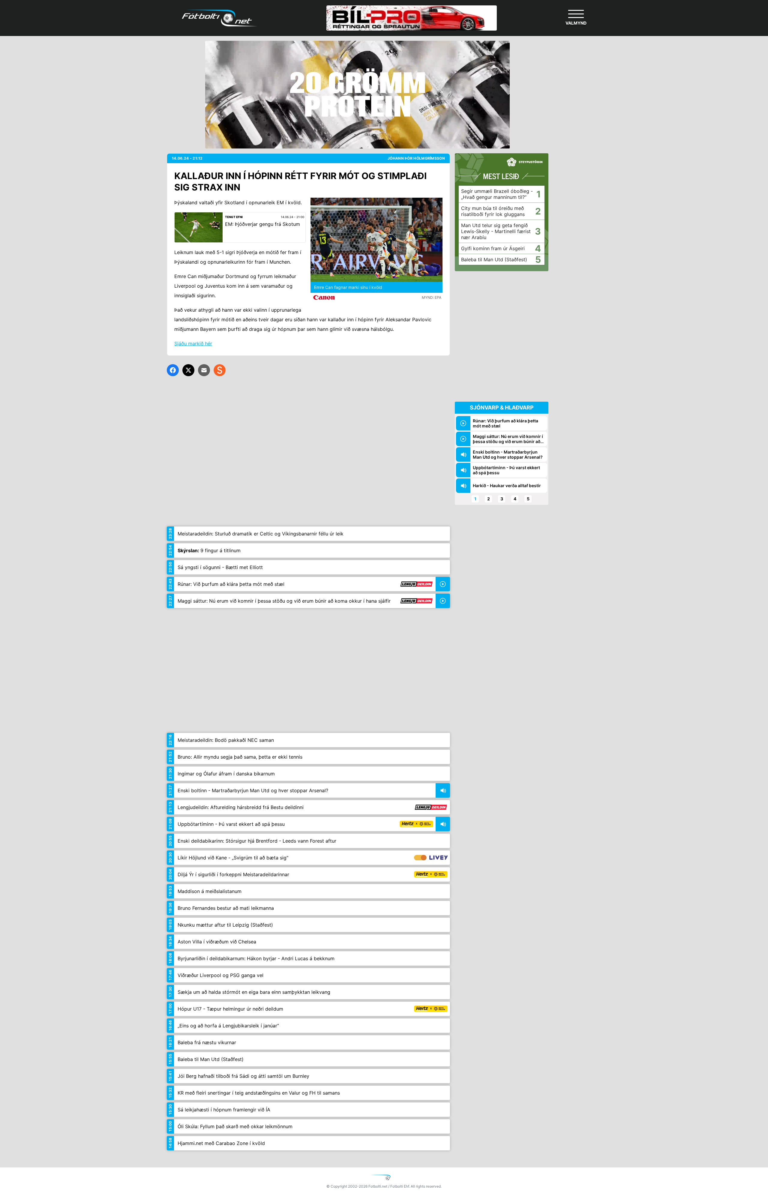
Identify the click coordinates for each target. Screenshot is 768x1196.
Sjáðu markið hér (193, 343)
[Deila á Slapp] (220, 370)
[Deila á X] (188, 370)
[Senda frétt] (204, 370)
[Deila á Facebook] (173, 370)
